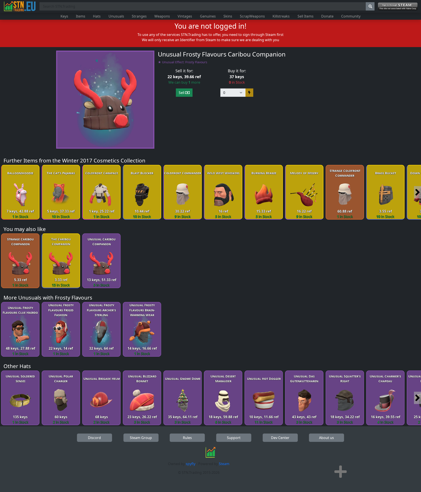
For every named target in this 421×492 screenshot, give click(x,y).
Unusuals (116, 16)
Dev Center (280, 437)
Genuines (208, 16)
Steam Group (141, 437)
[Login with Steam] (397, 6)
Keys (64, 16)
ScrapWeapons (252, 16)
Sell (182, 92)
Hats (97, 16)
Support (234, 437)
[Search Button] (370, 6)
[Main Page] (20, 6)
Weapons (162, 16)
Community (350, 16)
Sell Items (306, 16)
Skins (227, 16)
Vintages (185, 16)
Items (80, 16)
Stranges (139, 16)
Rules (187, 437)
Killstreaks (281, 16)
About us (326, 437)
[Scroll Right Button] (417, 192)
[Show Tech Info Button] (340, 471)
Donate (327, 16)
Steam (224, 463)
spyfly (190, 463)
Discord (94, 437)
